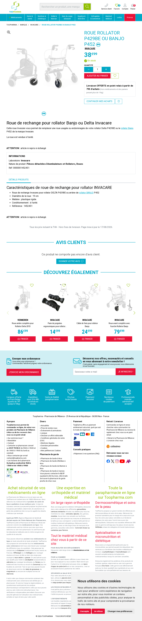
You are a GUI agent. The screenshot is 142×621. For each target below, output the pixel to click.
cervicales (69, 514)
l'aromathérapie (121, 552)
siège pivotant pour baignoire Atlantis (66, 583)
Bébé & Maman (54, 17)
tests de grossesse (32, 569)
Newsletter (11, 441)
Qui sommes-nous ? (15, 438)
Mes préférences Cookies (51, 451)
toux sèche (19, 558)
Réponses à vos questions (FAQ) (86, 454)
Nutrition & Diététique (42, 17)
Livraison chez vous (115, 441)
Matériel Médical (109, 17)
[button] (134, 313)
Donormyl (36, 564)
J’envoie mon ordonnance (24, 372)
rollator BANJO (86, 192)
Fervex (37, 562)
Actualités (45, 426)
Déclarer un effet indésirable (52, 436)
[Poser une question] (118, 101)
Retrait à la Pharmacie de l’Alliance (120, 438)
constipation (29, 560)
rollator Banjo (127, 128)
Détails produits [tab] (19, 179)
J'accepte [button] (84, 611)
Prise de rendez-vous (49, 428)
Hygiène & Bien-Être (81, 17)
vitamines (10, 574)
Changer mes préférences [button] (120, 611)
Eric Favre (105, 566)
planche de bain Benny (70, 578)
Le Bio (119, 17)
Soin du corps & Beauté (67, 17)
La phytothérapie (108, 552)
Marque (23, 25)
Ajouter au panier (97, 75)
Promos (130, 17)
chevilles (54, 516)
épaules (76, 514)
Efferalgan (17, 553)
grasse (27, 558)
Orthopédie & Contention (95, 17)
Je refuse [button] (98, 611)
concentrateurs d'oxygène (70, 606)
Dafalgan (29, 553)
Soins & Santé (30, 17)
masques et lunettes (67, 608)
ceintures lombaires (58, 512)
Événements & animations (51, 431)
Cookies (44, 448)
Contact (10, 443)
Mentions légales (47, 443)
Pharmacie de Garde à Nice (51, 459)
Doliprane (20, 550)
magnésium (11, 571)
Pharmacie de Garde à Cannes (52, 471)
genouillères (81, 509)
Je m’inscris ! (125, 371)
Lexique (44, 433)
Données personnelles (49, 446)
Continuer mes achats (99, 101)
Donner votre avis (70, 261)
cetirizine (10, 562)
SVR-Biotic (98, 527)
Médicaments (16, 17)
